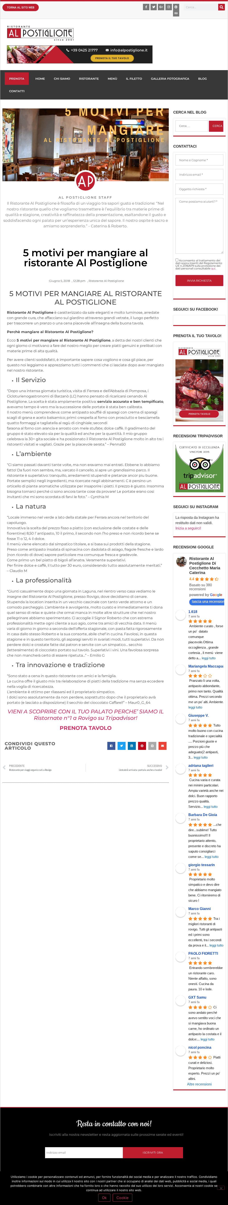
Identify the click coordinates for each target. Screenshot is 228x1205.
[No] (221, 1188)
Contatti (16, 91)
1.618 (192, 612)
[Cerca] (221, 7)
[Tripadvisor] (176, 13)
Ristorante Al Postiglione (106, 281)
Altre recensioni (199, 1084)
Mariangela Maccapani (207, 666)
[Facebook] (146, 7)
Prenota (16, 78)
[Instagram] (168, 7)
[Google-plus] (161, 7)
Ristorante (89, 78)
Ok (104, 1197)
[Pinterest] (176, 7)
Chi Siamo (62, 78)
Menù (112, 78)
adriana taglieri (200, 765)
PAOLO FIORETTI (203, 953)
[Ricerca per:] (191, 126)
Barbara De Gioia (202, 815)
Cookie (122, 1197)
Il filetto (134, 78)
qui (213, 268)
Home (40, 78)
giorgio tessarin (201, 865)
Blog (202, 78)
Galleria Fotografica (170, 78)
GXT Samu (197, 997)
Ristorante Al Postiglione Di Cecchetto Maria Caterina (204, 565)
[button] (111, 746)
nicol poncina (199, 1047)
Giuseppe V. (198, 715)
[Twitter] (154, 7)
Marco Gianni (199, 909)
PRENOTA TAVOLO (86, 728)
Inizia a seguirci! (188, 528)
